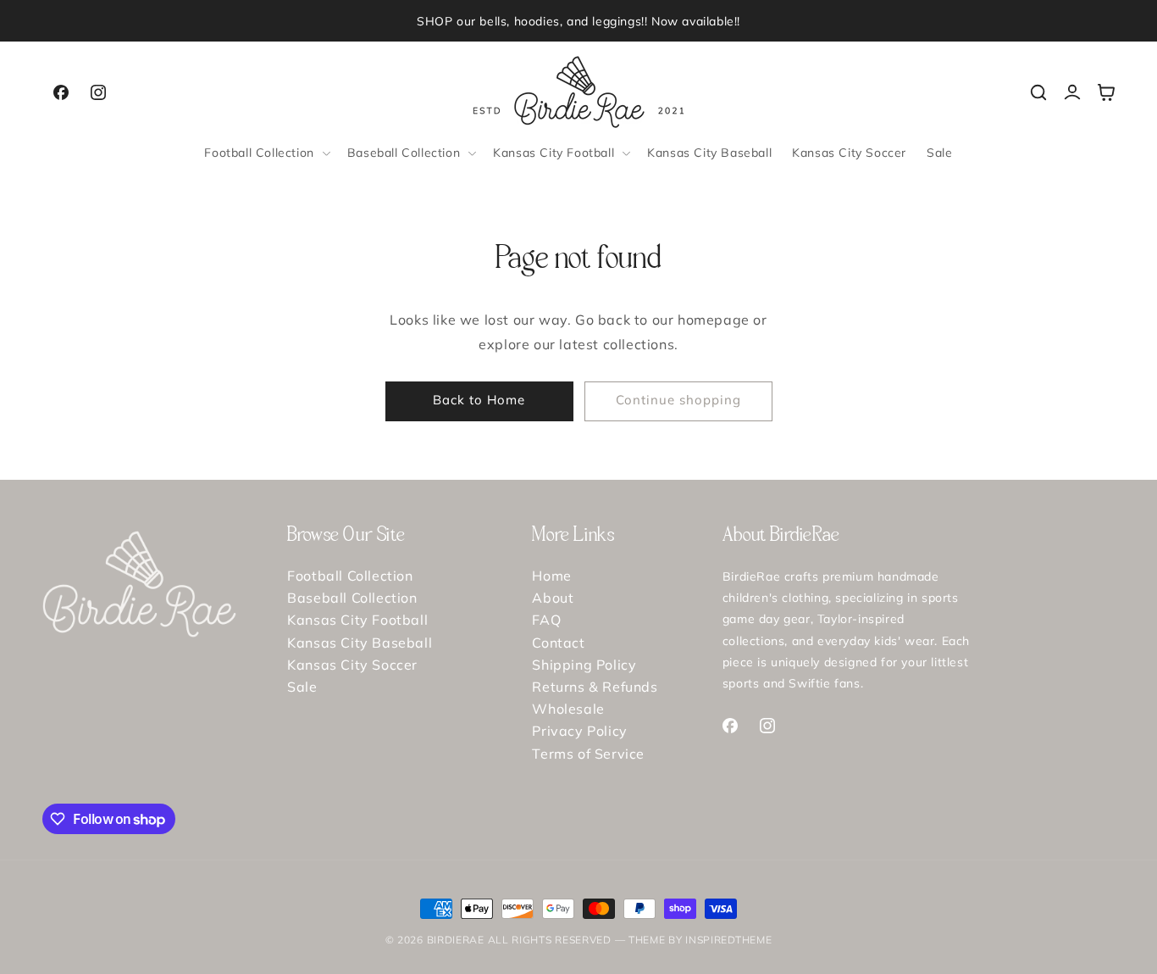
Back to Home (479, 400)
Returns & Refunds (594, 686)
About (552, 597)
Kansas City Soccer (352, 664)
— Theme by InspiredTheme (692, 939)
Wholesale (568, 708)
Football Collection (349, 577)
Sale (302, 686)
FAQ (546, 619)
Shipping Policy (584, 664)
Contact (558, 642)
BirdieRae (455, 939)
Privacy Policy (579, 730)
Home (551, 577)
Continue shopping (678, 400)
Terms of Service (588, 753)
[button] (265, 152)
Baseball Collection (352, 597)
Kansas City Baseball (359, 642)
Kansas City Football (357, 619)
